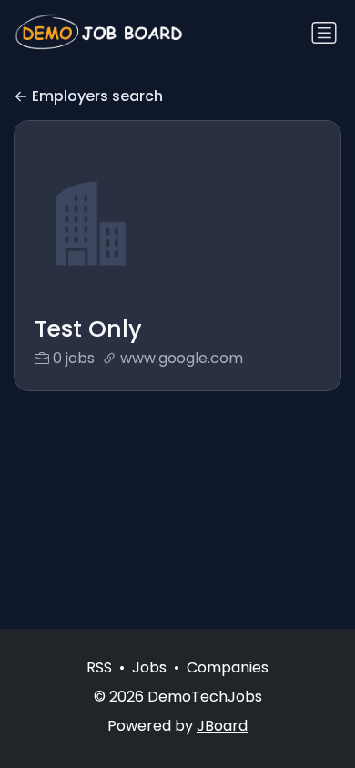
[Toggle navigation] (324, 32)
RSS (99, 667)
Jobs (149, 667)
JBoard (222, 725)
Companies (228, 667)
